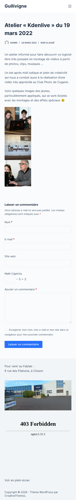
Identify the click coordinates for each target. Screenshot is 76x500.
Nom (8, 222)
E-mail (9, 239)
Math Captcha (13, 273)
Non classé (47, 42)
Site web (10, 256)
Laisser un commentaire (23, 344)
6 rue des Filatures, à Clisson (24, 371)
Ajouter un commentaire (21, 289)
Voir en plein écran (17, 480)
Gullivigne (16, 6)
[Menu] (69, 6)
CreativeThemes (15, 495)
